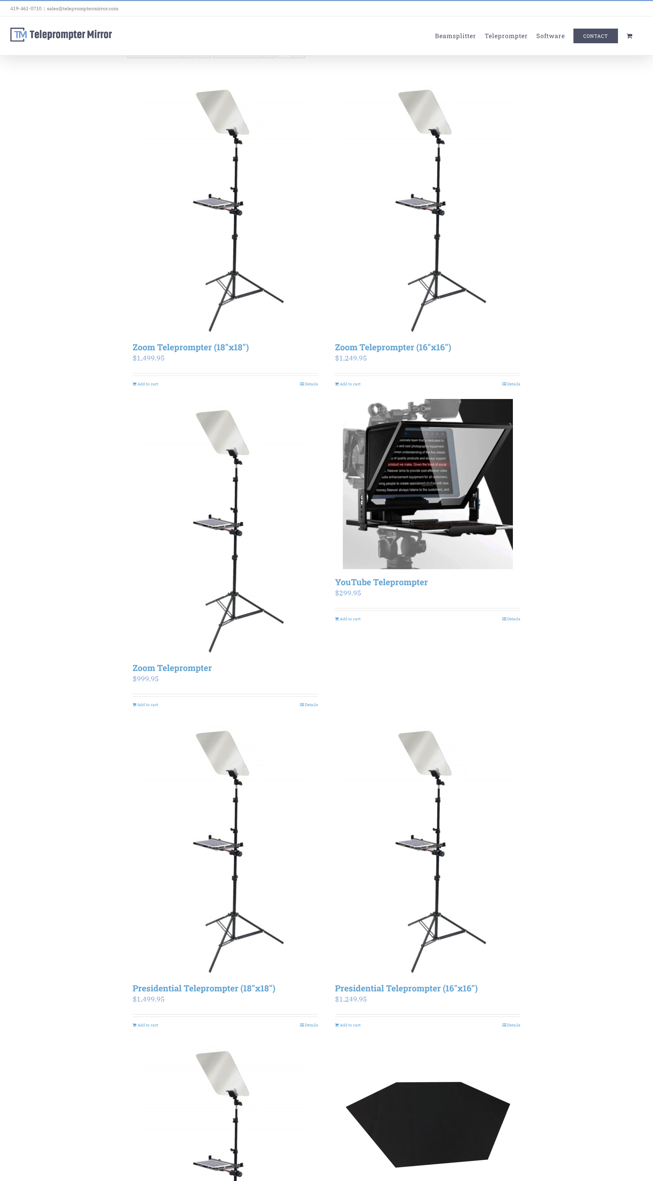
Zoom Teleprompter (172, 667)
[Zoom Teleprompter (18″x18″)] (225, 206)
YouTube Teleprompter (381, 582)
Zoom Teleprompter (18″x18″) (191, 347)
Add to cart (147, 383)
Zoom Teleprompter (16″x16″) (393, 347)
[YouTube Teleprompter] (427, 484)
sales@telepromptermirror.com (82, 8)
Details (311, 383)
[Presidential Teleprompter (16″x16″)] (427, 847)
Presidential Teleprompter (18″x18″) (204, 988)
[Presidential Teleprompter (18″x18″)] (225, 847)
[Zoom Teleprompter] (225, 527)
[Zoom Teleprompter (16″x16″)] (427, 206)
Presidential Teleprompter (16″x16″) (406, 988)
